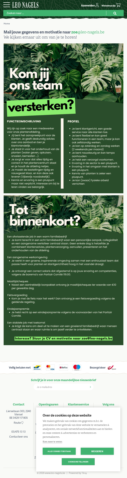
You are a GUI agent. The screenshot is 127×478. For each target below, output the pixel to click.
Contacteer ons (18, 436)
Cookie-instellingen (78, 461)
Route (17, 423)
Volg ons (108, 404)
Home (7, 23)
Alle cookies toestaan (59, 451)
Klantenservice (78, 404)
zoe (74, 32)
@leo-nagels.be (91, 32)
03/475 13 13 (18, 431)
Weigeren (97, 451)
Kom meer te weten (52, 441)
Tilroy (84, 473)
